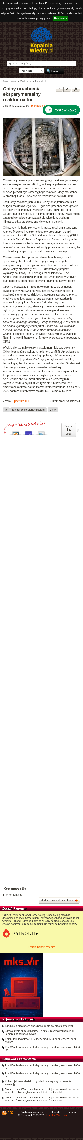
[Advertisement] (41, 617)
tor (6, 409)
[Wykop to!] (15, 432)
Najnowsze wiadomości (19, 1019)
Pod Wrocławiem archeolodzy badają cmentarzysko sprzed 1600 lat (42, 1049)
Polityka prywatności (32, 1112)
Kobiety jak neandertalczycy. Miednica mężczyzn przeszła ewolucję (38, 1083)
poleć (78, 429)
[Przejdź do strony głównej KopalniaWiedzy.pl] (41, 40)
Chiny (53, 409)
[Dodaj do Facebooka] (28, 432)
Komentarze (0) (15, 888)
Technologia (38, 105)
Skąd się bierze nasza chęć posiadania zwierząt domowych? (40, 1025)
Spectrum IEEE (22, 401)
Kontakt (55, 1112)
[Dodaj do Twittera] (41, 432)
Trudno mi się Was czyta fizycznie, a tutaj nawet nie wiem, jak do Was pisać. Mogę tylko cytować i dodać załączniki (42, 1091)
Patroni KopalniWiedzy (41, 947)
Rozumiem (60, 18)
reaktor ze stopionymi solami (28, 409)
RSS (10, 1113)
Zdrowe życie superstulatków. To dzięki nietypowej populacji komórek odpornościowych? (39, 1032)
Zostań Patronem (14, 908)
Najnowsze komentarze (19, 1058)
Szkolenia (71, 1112)
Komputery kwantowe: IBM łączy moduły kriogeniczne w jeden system (41, 1041)
